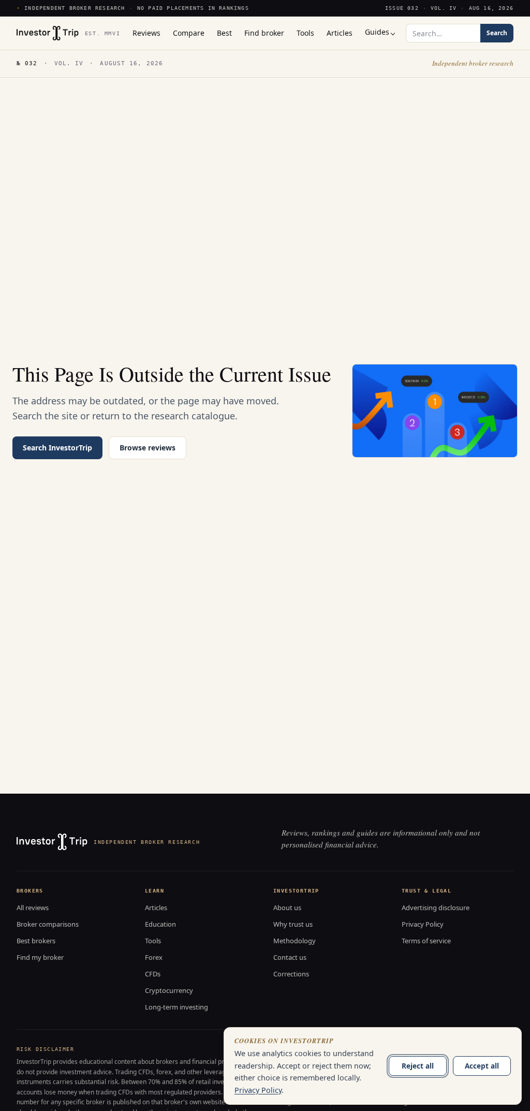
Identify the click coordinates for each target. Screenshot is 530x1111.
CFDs (152, 973)
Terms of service (426, 940)
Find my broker (40, 957)
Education (160, 924)
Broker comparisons (48, 924)
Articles (156, 907)
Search (497, 32)
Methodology (294, 940)
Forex (154, 957)
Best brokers (36, 940)
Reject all (418, 1066)
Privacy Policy (423, 924)
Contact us (289, 957)
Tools (153, 940)
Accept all (482, 1066)
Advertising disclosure (435, 907)
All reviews (33, 907)
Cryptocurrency (169, 990)
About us (287, 907)
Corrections (291, 973)
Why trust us (293, 924)
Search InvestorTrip (57, 447)
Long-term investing (176, 1007)
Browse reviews (147, 447)
